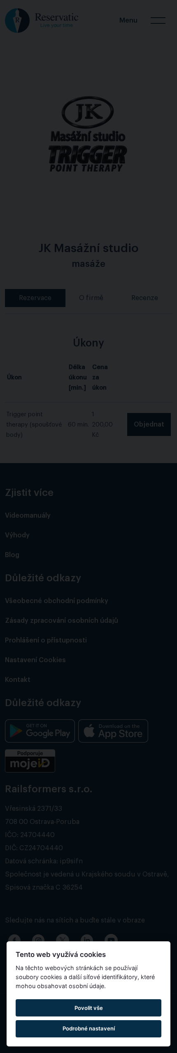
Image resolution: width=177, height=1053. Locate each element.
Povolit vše (89, 1008)
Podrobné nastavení (89, 1028)
